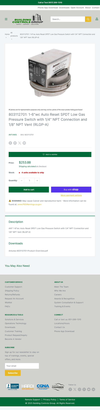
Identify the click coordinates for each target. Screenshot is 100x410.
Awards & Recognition (64, 298)
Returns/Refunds (12, 294)
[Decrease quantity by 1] (21, 180)
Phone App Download (48, 7)
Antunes (13, 135)
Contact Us (59, 327)
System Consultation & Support (68, 302)
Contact (95, 7)
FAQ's (7, 306)
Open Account (77, 7)
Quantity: (13, 180)
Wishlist (8, 302)
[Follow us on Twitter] (75, 389)
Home (7, 34)
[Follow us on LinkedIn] (93, 389)
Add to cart (29, 189)
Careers (57, 294)
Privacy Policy (49, 399)
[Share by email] (24, 143)
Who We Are (60, 290)
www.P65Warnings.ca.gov (29, 204)
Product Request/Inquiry (16, 335)
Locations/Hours (62, 323)
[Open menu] (6, 19)
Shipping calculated (27, 166)
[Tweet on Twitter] (19, 143)
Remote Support (32, 399)
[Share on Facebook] (10, 143)
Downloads (64, 7)
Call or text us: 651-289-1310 (67, 319)
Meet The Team (61, 287)
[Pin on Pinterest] (15, 143)
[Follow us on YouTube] (88, 389)
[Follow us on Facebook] (70, 389)
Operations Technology (15, 323)
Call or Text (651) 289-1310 (50, 2)
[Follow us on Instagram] (79, 389)
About (88, 7)
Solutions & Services (14, 319)
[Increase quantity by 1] (37, 180)
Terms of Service (67, 399)
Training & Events (62, 306)
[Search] (88, 19)
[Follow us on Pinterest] (84, 389)
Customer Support (13, 287)
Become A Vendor (13, 339)
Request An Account (14, 298)
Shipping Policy (12, 290)
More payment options (71, 195)
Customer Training (13, 331)
